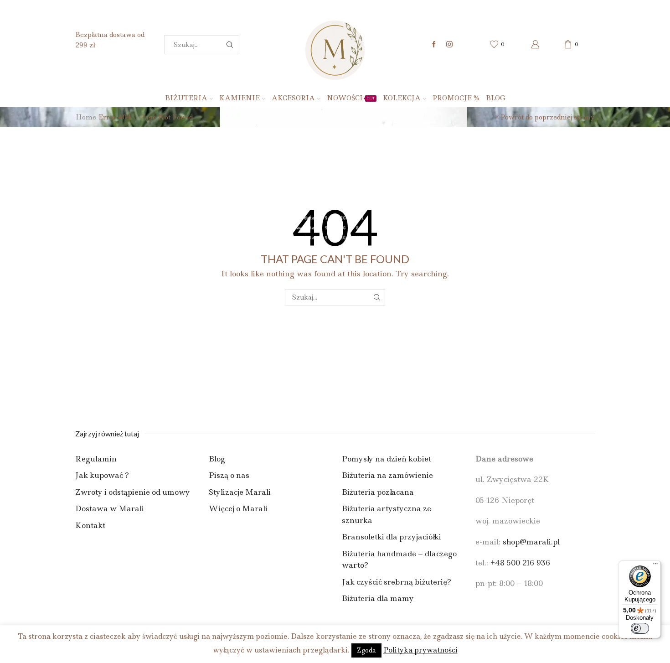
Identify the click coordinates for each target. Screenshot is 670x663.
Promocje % (456, 98)
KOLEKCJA (402, 98)
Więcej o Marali (238, 508)
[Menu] (655, 565)
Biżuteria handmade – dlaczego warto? (399, 559)
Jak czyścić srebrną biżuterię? (396, 582)
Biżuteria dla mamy (378, 598)
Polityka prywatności (420, 650)
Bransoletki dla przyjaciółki (391, 537)
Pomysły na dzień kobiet (386, 459)
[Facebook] (434, 44)
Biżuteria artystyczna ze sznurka (386, 514)
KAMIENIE (239, 98)
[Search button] (230, 45)
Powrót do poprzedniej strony (547, 117)
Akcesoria (293, 98)
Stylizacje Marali (240, 492)
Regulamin (96, 459)
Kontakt (90, 525)
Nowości (351, 98)
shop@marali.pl (531, 542)
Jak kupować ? (102, 475)
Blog (495, 98)
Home (86, 117)
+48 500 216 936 (520, 563)
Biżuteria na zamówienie (387, 475)
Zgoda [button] (366, 650)
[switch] (640, 628)
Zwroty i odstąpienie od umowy (132, 492)
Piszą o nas (229, 475)
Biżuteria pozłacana (378, 492)
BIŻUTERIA (186, 98)
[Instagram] (449, 44)
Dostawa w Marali (109, 508)
